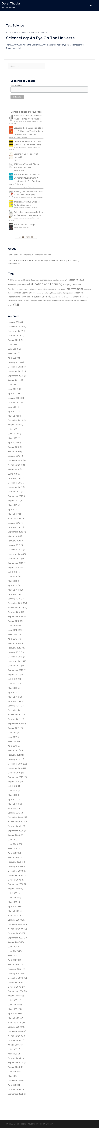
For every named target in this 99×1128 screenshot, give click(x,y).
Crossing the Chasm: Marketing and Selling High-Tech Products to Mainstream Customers (28, 131)
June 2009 (13, 844)
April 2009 (13, 853)
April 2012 (12, 692)
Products (79, 293)
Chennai (49, 280)
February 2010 (14, 808)
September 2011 (15, 723)
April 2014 (12, 585)
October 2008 (14, 880)
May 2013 (12, 634)
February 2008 (14, 915)
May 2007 (12, 955)
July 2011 (12, 732)
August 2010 (13, 781)
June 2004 (13, 1071)
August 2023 (14, 340)
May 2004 (12, 1076)
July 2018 (12, 474)
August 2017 (13, 500)
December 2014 (15, 549)
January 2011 (14, 759)
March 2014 (13, 590)
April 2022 (13, 393)
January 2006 (14, 1027)
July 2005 (12, 1049)
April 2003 (13, 1085)
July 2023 (12, 344)
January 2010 (14, 813)
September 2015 (15, 532)
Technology (63, 300)
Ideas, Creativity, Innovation (54, 289)
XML (16, 305)
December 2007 (15, 924)
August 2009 (14, 835)
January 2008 (14, 920)
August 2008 (14, 888)
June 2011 (12, 737)
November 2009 (15, 822)
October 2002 (14, 1089)
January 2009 (14, 866)
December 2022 (15, 367)
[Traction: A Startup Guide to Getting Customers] (11, 203)
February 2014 (14, 594)
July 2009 (12, 839)
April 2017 (12, 509)
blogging (26, 280)
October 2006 (14, 987)
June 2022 (13, 389)
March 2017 (13, 514)
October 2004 (14, 1058)
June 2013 (12, 630)
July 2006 (12, 1000)
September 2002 (15, 1094)
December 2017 (15, 483)
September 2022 (15, 376)
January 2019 (14, 456)
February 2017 (14, 518)
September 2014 (15, 563)
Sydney (49, 1124)
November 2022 (15, 371)
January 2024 (14, 322)
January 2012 (14, 706)
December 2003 (15, 1080)
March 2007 (13, 964)
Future (33, 289)
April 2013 (12, 639)
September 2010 (15, 777)
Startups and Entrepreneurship (31, 300)
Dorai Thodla (11, 3)
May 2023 (12, 353)
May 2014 (12, 581)
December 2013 (15, 603)
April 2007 (13, 960)
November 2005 (15, 1036)
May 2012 (12, 688)
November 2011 (15, 714)
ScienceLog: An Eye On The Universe (40, 38)
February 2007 (14, 969)
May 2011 (12, 741)
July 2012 (12, 679)
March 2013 (13, 643)
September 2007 (15, 938)
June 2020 (13, 433)
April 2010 (12, 799)
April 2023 (13, 358)
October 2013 (14, 612)
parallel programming (66, 293)
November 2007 (15, 929)
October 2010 (14, 773)
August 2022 (14, 380)
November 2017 (15, 487)
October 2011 (14, 719)
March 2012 (13, 697)
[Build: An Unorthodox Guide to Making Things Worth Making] (11, 117)
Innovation (16, 293)
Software (77, 297)
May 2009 (12, 848)
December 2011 (15, 710)
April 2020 (13, 442)
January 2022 (14, 398)
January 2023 (14, 362)
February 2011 (14, 755)
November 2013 (15, 607)
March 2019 (13, 451)
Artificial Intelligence (15, 280)
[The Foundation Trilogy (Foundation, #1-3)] (11, 226)
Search (36, 296)
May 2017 (12, 505)
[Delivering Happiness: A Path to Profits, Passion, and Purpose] (11, 214)
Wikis (10, 306)
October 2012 (14, 665)
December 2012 (15, 657)
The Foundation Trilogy (24, 224)
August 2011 (13, 728)
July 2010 (12, 786)
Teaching (55, 300)
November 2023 (15, 331)
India (85, 289)
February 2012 (14, 701)
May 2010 (12, 795)
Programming (14, 297)
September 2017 (15, 496)
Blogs (33, 280)
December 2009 (15, 817)
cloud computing (58, 280)
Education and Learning (45, 284)
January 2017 (14, 523)
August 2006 (14, 995)
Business (43, 280)
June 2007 (13, 951)
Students (48, 300)
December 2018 (15, 460)
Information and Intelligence (33, 32)
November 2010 (15, 768)
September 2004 (15, 1062)
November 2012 (15, 661)
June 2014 (12, 576)
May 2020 (12, 438)
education (25, 284)
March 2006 (13, 1018)
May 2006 (12, 1009)
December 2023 (15, 326)
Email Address (16, 85)
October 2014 (14, 558)
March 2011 (13, 750)
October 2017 (14, 491)
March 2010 (13, 804)
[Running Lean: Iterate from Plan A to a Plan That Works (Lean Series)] (11, 193)
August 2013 (13, 621)
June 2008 (13, 897)
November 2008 (15, 875)
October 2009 (14, 826)
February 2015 (14, 541)
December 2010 (15, 764)
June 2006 (13, 1004)
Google (39, 289)
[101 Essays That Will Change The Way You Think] (11, 166)
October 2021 (14, 402)
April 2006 (13, 1013)
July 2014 (12, 572)
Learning (26, 293)
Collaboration (71, 279)
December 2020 (15, 420)
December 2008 (15, 871)
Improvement (74, 288)
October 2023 (14, 335)
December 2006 (15, 978)
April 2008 (13, 906)
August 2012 (13, 674)
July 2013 (12, 625)
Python (24, 296)
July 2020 (12, 429)
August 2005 (14, 1045)
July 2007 (12, 946)
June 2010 (12, 790)
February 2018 (14, 478)
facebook (27, 289)
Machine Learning (36, 293)
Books (37, 280)
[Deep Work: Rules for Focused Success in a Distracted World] (11, 143)
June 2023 (13, 349)
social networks (67, 297)
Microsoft (54, 293)
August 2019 (13, 447)
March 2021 (13, 416)
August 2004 (14, 1067)
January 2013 (14, 652)
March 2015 (13, 536)
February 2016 (14, 527)
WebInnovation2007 (81, 300)
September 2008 (15, 884)
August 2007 (14, 942)
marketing (47, 293)
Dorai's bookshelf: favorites (26, 111)
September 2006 (15, 991)
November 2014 (15, 554)
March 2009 (13, 857)
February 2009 (14, 862)
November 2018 (15, 465)
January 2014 (14, 598)
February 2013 (14, 648)
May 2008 (12, 902)
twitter (70, 300)
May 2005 (12, 1054)
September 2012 (15, 670)
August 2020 (14, 424)
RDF (30, 297)
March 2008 (13, 911)
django (19, 284)
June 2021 (12, 407)
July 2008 (12, 893)
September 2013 (15, 616)
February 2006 (14, 1022)
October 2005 (14, 1040)
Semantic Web (48, 296)
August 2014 (13, 567)
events (21, 289)
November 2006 (15, 982)
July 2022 (12, 384)
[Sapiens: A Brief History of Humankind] (11, 155)
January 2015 (14, 545)
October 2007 (14, 933)
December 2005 (15, 1031)
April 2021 (12, 411)
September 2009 (15, 830)
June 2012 (12, 683)
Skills (59, 297)
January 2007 (14, 973)
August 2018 (13, 469)
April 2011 (12, 746)
